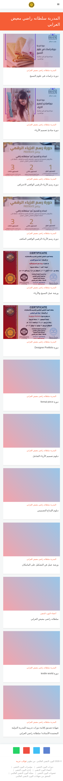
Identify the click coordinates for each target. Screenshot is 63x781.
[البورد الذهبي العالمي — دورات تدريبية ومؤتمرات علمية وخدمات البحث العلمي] (31, 5)
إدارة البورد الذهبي (23, 770)
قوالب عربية (21, 761)
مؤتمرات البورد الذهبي (22, 767)
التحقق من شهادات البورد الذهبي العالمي (33, 776)
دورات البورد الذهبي (44, 767)
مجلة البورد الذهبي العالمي (22, 773)
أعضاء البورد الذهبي (43, 770)
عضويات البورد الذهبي (46, 773)
